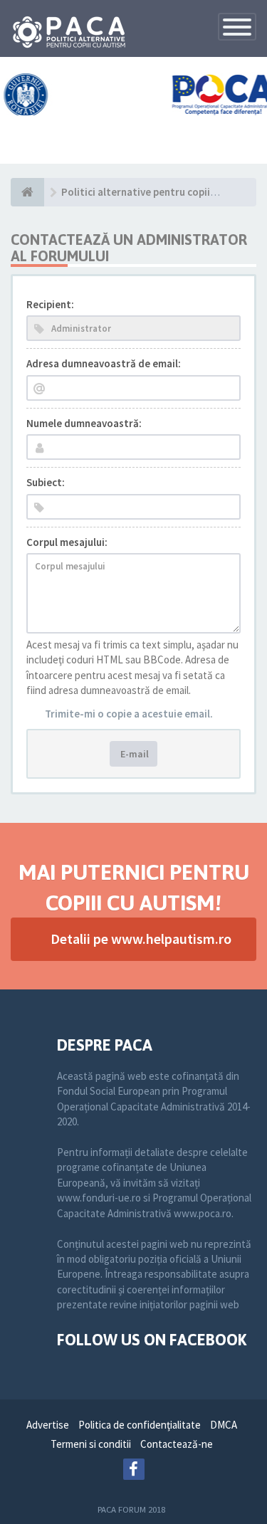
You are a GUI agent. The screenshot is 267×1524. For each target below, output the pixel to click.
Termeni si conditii (91, 1444)
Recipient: (50, 304)
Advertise (47, 1424)
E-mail (133, 753)
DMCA (223, 1424)
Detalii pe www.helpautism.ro (141, 938)
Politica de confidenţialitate (139, 1424)
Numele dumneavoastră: (84, 423)
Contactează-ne (176, 1444)
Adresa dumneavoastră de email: (103, 363)
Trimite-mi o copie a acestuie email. (129, 713)
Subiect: (45, 482)
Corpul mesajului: (67, 542)
